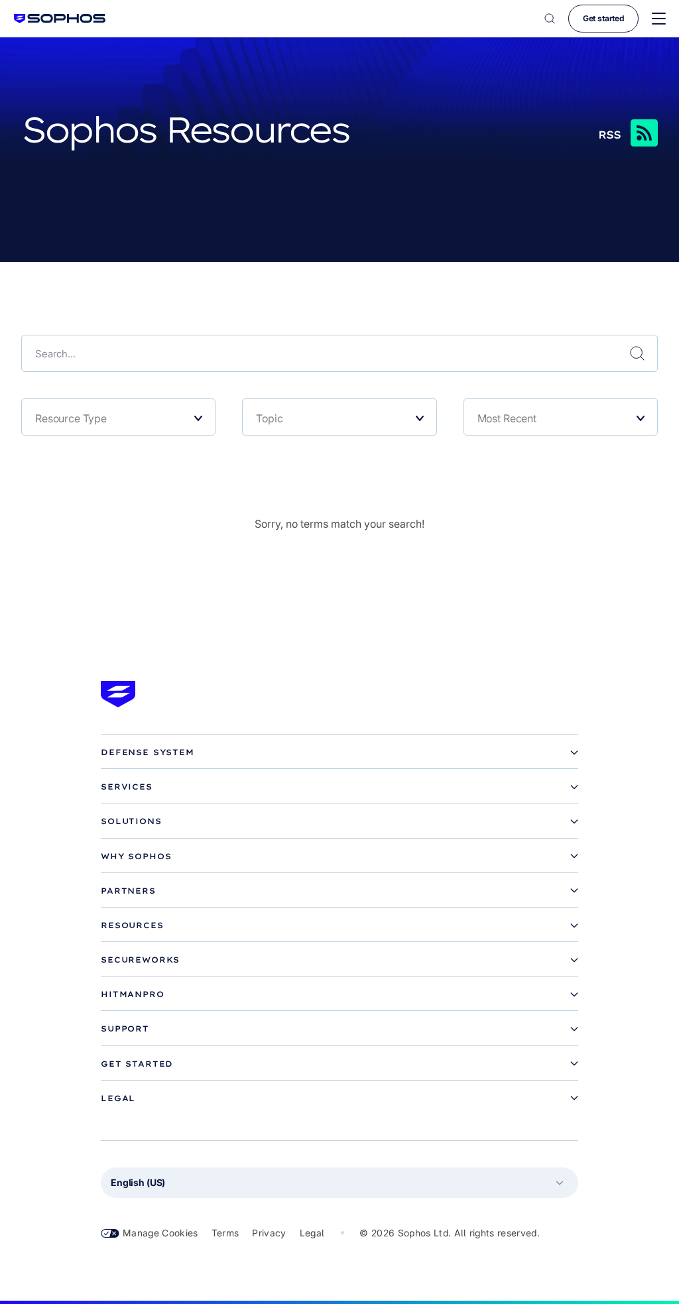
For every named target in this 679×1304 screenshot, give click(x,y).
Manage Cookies (160, 1232)
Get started (603, 18)
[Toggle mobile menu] (659, 19)
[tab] (339, 752)
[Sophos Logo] (59, 18)
